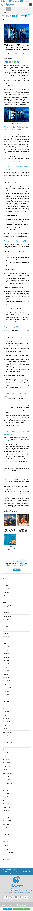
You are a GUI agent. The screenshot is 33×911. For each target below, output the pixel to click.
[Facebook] (6, 898)
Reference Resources (26, 873)
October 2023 (7, 698)
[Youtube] (26, 898)
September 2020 (8, 824)
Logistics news (7, 856)
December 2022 (7, 732)
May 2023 (6, 715)
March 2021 (6, 803)
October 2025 (7, 616)
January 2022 (7, 769)
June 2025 (6, 630)
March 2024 (6, 681)
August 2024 (6, 664)
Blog (8, 9)
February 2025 (7, 643)
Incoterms (6, 134)
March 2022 (6, 763)
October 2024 (7, 657)
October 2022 (7, 739)
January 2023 (7, 728)
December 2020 (7, 814)
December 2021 (7, 773)
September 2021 (7, 783)
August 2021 (6, 786)
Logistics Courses (13, 873)
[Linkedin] (21, 898)
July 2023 (5, 708)
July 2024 (5, 667)
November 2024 (7, 653)
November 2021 (7, 776)
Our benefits (17, 869)
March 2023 (6, 722)
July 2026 (5, 585)
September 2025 (7, 619)
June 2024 (6, 670)
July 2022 (5, 749)
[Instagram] (16, 898)
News (3, 9)
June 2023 (6, 711)
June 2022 (6, 752)
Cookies (29, 904)
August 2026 (6, 582)
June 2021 (6, 793)
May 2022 (6, 756)
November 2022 (7, 735)
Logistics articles (8, 852)
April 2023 (6, 718)
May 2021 (5, 797)
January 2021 (7, 810)
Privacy (16, 904)
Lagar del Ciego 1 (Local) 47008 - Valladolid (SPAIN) (15, 890)
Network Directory (28, 869)
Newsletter (15, 9)
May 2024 (6, 674)
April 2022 (6, 759)
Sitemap (23, 904)
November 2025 (7, 612)
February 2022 (7, 766)
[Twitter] (11, 898)
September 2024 (7, 660)
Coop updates (7, 849)
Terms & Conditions (7, 904)
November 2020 (7, 817)
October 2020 (7, 821)
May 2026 (6, 592)
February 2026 (7, 602)
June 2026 (6, 589)
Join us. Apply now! (5, 869)
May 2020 (6, 834)
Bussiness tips (7, 845)
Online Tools (13, 871)
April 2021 (6, 800)
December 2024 (7, 650)
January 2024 (7, 687)
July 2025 (5, 626)
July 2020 (5, 827)
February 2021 (7, 807)
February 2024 (7, 684)
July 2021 (5, 790)
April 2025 (6, 636)
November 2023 (7, 694)
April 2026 (6, 595)
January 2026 (7, 606)
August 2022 (6, 746)
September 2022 (7, 742)
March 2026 (6, 599)
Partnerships (5, 12)
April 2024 (6, 677)
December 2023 (7, 691)
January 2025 (7, 647)
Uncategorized (7, 859)
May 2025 (6, 633)
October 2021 (7, 780)
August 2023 (6, 705)
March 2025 (6, 640)
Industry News (24, 9)
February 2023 (7, 725)
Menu (28, 19)
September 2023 (7, 701)
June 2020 (6, 831)
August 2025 (6, 623)
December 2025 (7, 609)
